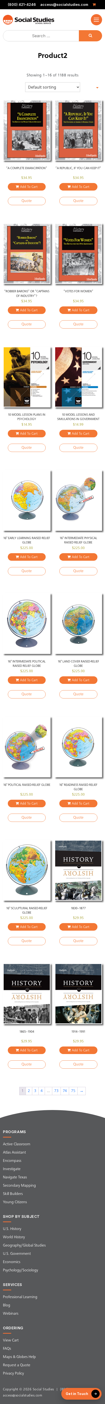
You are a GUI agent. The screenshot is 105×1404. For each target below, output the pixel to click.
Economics (11, 1262)
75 (73, 1091)
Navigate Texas (15, 1177)
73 (56, 1091)
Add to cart (29, 187)
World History (14, 1237)
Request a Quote (16, 1365)
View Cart (11, 1340)
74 (65, 1091)
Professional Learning (20, 1297)
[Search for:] (41, 35)
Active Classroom (16, 1144)
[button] (96, 19)
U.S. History (12, 1229)
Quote (26, 201)
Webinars (10, 1314)
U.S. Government (17, 1254)
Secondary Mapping (19, 1186)
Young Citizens (15, 1202)
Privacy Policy (13, 1374)
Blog (6, 1305)
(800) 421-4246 (22, 4)
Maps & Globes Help (19, 1357)
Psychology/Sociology (20, 1270)
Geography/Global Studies (24, 1246)
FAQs (7, 1349)
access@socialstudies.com (64, 4)
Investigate (12, 1169)
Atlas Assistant (14, 1153)
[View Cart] (95, 4)
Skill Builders (13, 1194)
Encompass (12, 1161)
